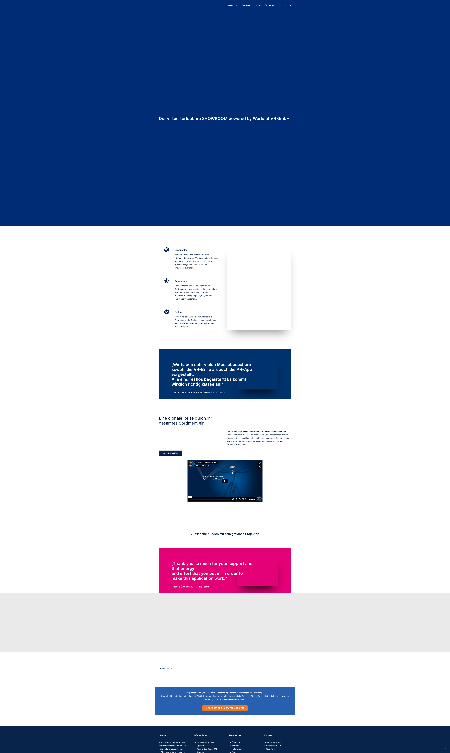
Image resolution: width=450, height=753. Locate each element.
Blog (258, 5)
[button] (290, 5)
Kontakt (282, 5)
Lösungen (246, 5)
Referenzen (231, 5)
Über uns (269, 5)
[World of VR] (171, 5)
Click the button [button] (171, 453)
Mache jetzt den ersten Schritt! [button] (225, 708)
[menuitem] (231, 5)
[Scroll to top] (445, 748)
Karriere (235, 745)
